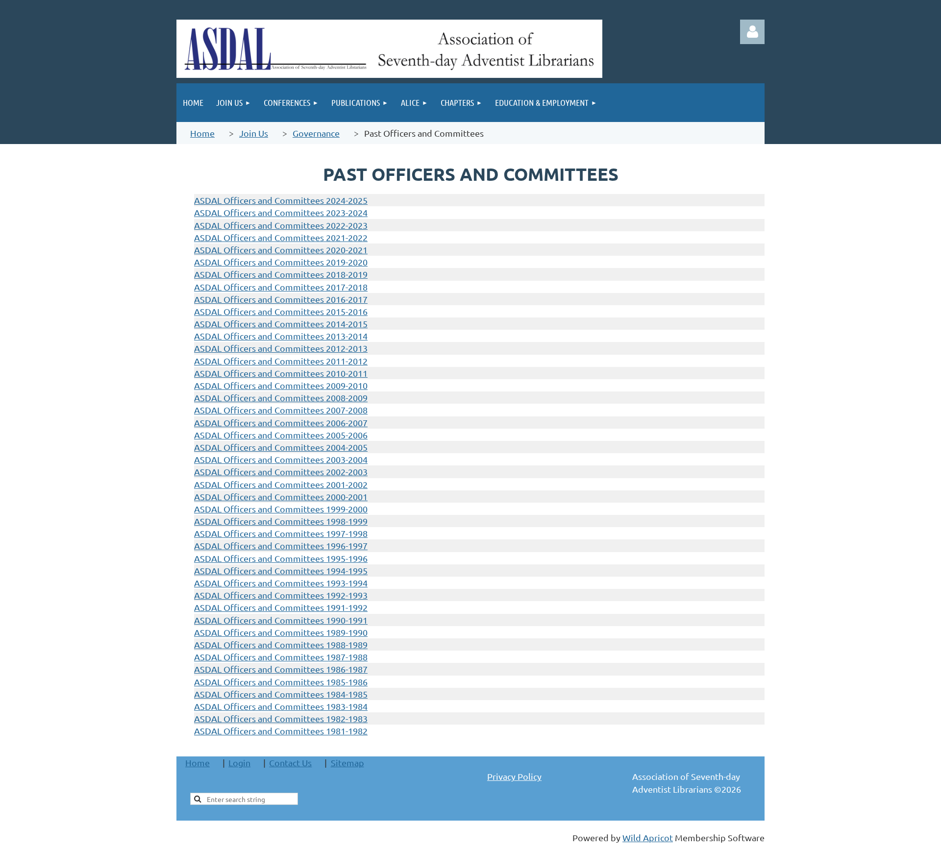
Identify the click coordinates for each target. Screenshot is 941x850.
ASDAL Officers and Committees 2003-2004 (281, 459)
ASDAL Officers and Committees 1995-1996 (281, 558)
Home (202, 133)
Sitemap (347, 762)
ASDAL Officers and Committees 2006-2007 (281, 422)
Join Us (253, 133)
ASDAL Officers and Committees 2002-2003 (281, 471)
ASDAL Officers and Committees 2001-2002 (281, 484)
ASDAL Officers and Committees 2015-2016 (281, 311)
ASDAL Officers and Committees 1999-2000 (281, 509)
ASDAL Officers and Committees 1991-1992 (281, 607)
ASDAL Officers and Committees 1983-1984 (281, 706)
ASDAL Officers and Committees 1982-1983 (281, 718)
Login (239, 762)
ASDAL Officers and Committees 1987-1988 (281, 657)
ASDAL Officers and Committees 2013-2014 (281, 336)
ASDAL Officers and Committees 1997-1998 (281, 533)
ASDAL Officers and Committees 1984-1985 (281, 694)
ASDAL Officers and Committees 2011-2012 (281, 361)
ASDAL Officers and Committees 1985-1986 (281, 682)
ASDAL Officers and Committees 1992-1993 (281, 595)
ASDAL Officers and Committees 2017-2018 (281, 287)
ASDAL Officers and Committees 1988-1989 (281, 644)
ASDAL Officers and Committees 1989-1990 (281, 632)
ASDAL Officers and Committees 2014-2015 (281, 323)
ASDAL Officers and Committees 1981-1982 (281, 731)
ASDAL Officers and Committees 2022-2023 (281, 225)
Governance (316, 133)
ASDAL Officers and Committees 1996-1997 (281, 545)
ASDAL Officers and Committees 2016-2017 (281, 299)
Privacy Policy (514, 776)
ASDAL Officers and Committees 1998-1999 (281, 521)
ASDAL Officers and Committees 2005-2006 (281, 435)
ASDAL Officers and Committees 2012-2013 (281, 348)
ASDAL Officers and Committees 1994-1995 (281, 570)
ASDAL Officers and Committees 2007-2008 (281, 410)
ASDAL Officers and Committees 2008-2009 (281, 397)
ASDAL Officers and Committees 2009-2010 (281, 385)
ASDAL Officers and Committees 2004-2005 (281, 447)
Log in (752, 32)
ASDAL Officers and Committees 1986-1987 (281, 669)
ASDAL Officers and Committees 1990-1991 (281, 620)
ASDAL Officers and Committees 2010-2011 (281, 373)
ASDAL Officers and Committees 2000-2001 (281, 496)
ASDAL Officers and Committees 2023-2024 (281, 212)
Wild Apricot (647, 837)
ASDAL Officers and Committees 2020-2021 (281, 249)
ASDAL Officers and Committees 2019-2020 (281, 262)
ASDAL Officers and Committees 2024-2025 (281, 200)
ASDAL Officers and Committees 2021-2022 (281, 237)
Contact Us (290, 762)
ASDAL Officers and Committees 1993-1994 (281, 583)
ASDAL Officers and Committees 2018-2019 (281, 274)
